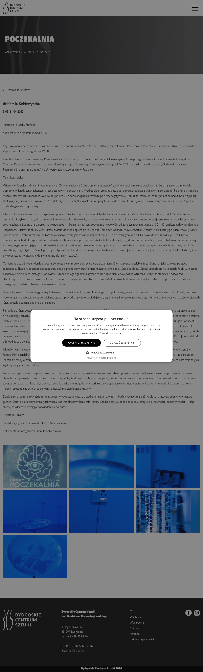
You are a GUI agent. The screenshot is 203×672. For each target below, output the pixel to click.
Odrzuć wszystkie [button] (122, 342)
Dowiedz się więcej (110, 333)
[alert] (101, 336)
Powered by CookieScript (101, 358)
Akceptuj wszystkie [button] (81, 342)
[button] (101, 353)
